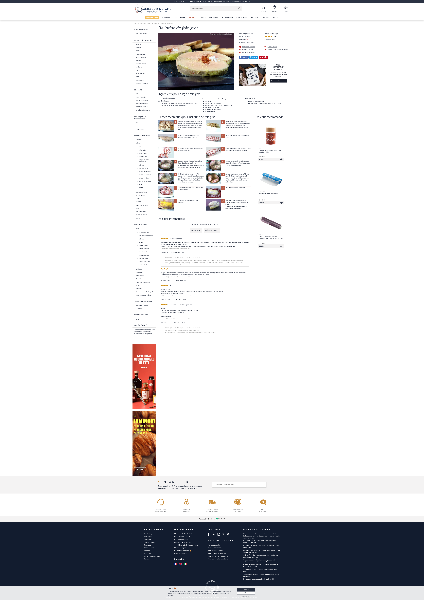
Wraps (140, 188)
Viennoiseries (139, 129)
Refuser (246, 593)
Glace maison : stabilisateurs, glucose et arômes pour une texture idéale (259, 561)
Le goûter (138, 61)
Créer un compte (212, 230)
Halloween (138, 289)
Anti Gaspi (148, 537)
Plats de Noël (142, 252)
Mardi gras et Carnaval (142, 282)
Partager (245, 57)
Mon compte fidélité (215, 550)
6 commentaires (269, 40)
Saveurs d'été (149, 542)
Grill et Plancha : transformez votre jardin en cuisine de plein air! (260, 556)
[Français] (176, 564)
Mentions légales (180, 548)
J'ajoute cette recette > (278, 81)
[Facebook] (210, 534)
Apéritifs (138, 140)
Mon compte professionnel (218, 556)
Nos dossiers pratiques (256, 529)
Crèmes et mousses (141, 57)
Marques (147, 553)
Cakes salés (142, 150)
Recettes (276, 17)
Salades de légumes (144, 175)
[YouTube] (214, 534)
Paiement (178, 542)
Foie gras (156, 23)
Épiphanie (138, 269)
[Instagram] (219, 534)
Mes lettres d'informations (218, 559)
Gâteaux (138, 47)
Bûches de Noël (140, 54)
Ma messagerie (214, 545)
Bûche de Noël (143, 258)
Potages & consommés (145, 236)
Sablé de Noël (142, 265)
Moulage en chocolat (142, 103)
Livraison (187, 542)
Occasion (147, 539)
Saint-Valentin (139, 276)
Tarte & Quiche (140, 195)
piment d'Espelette (215, 103)
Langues (179, 559)
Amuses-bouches (143, 232)
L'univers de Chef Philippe (184, 534)
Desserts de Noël (143, 255)
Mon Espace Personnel (220, 540)
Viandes (137, 198)
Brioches (138, 126)
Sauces (137, 218)
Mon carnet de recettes (217, 553)
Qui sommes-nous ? (182, 537)
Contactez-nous (140, 337)
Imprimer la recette (248, 52)
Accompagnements (141, 205)
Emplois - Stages (180, 553)
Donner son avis (272, 47)
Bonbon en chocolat (141, 100)
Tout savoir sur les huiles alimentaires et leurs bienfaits (261, 575)
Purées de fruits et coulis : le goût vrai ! (258, 579)
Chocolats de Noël (144, 262)
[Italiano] (185, 564)
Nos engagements (181, 539)
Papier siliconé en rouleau (256, 101)
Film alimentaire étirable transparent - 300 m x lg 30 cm (265, 103)
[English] (181, 564)
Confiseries (138, 67)
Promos (147, 551)
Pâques (137, 285)
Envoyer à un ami (247, 49)
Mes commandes (214, 548)
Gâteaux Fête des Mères (143, 295)
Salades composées (144, 172)
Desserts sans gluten (141, 83)
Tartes (137, 51)
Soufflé (140, 184)
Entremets (138, 44)
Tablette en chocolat (141, 107)
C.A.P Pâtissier (139, 309)
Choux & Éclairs (140, 73)
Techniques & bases (141, 306)
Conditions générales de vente (186, 545)
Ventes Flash (149, 548)
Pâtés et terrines (143, 168)
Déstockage (148, 534)
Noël (137, 229)
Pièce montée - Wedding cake (144, 292)
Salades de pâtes (143, 178)
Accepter (246, 589)
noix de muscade (215, 109)
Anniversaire (139, 272)
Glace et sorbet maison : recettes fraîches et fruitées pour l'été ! (260, 566)
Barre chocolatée (140, 97)
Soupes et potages (141, 192)
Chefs (137, 319)
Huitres (140, 242)
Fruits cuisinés (139, 80)
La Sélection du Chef (152, 556)
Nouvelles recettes (141, 34)
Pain (136, 123)
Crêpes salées (142, 157)
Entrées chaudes (143, 249)
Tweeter (254, 57)
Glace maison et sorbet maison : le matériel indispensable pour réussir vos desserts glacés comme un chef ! (261, 536)
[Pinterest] (228, 534)
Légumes (138, 208)
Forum (146, 559)
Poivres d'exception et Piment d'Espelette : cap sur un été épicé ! (261, 551)
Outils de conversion (248, 47)
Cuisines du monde (141, 215)
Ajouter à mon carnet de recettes (278, 49)
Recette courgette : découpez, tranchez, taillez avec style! (261, 546)
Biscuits (137, 70)
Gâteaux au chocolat (141, 94)
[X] (223, 534)
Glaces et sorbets (140, 64)
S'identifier (195, 230)
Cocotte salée (142, 153)
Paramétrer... (246, 596)
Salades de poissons (144, 181)
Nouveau (147, 545)
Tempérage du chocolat (142, 110)
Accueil (135, 23)
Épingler (264, 57)
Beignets (141, 147)
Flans (137, 77)
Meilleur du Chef (183, 529)
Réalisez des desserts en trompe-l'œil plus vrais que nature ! (259, 542)
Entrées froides (143, 245)
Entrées (149, 23)
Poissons (138, 202)
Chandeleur (139, 279)
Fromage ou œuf (140, 211)
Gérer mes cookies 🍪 (182, 551)
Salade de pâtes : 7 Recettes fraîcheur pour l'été (260, 570)
